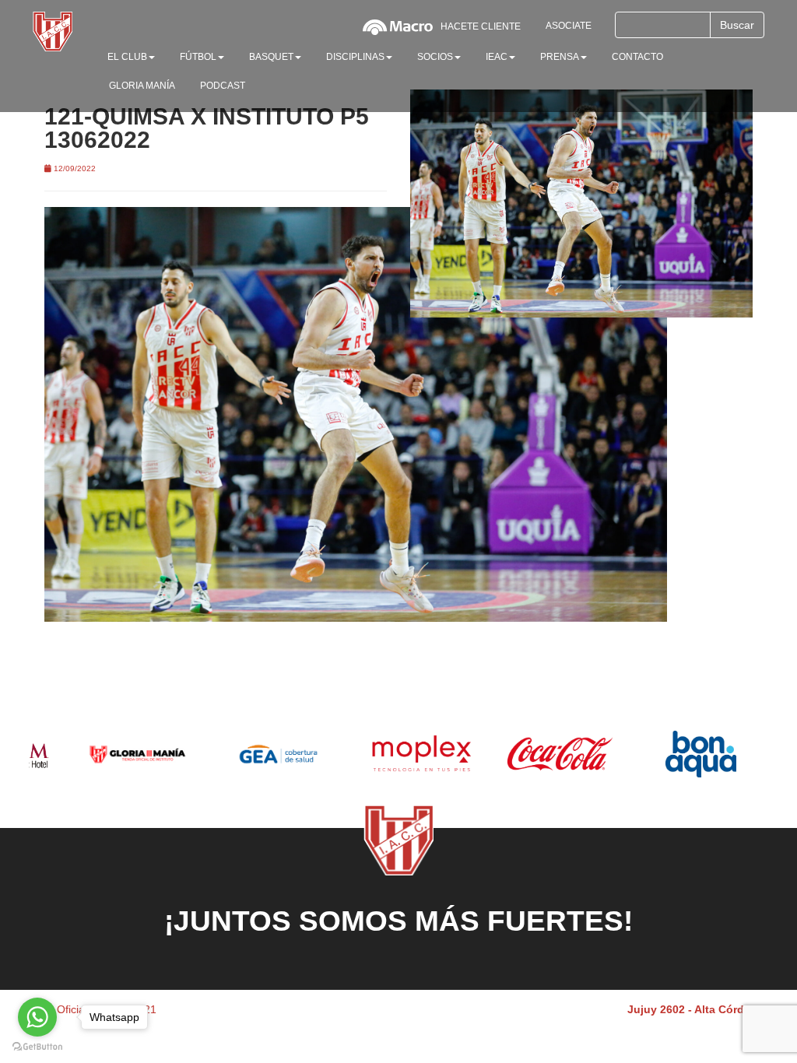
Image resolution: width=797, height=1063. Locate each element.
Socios (435, 56)
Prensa (559, 56)
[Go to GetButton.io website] (37, 1047)
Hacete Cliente (481, 26)
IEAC (496, 56)
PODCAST (222, 85)
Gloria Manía (142, 85)
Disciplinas (355, 56)
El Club (127, 56)
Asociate (569, 25)
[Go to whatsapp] (37, 1017)
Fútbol (198, 56)
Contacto (637, 56)
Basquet (271, 56)
